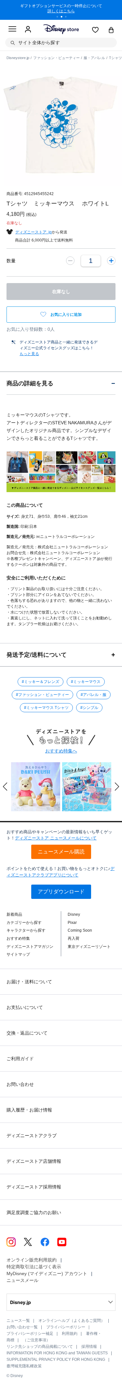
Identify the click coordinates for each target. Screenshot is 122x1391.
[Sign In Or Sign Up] (28, 29)
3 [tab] (68, 17)
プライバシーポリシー (65, 1327)
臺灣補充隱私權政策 (24, 1366)
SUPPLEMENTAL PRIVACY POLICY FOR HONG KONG (56, 1359)
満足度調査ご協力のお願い (34, 1212)
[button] (5, 786)
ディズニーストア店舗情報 (34, 1161)
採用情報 (89, 1346)
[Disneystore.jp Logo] (61, 29)
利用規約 (69, 1333)
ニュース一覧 (18, 1320)
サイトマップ (18, 954)
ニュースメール (22, 1280)
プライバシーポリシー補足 (30, 1333)
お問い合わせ (20, 1084)
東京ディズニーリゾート (89, 946)
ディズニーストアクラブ (32, 1135)
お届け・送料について (29, 981)
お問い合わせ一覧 (22, 1327)
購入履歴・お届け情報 (29, 1109)
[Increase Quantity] (111, 260)
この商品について (25, 505)
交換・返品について (27, 1033)
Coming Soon (80, 930)
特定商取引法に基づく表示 (34, 1266)
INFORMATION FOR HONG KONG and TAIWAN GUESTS (57, 1353)
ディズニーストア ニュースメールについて (56, 838)
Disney (74, 914)
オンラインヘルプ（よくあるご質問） (71, 1320)
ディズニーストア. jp (33, 232)
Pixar (72, 922)
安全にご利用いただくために (36, 577)
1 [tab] (59, 17)
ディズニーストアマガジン (30, 946)
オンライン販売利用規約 (32, 1259)
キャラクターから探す (26, 930)
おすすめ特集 (18, 938)
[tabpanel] (61, 9)
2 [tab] (64, 17)
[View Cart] (111, 30)
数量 (11, 260)
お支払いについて (25, 1007)
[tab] (61, 383)
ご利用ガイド (20, 1058)
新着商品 (14, 914)
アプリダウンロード (61, 891)
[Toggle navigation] (12, 30)
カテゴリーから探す (24, 922)
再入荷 (73, 938)
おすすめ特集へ (61, 750)
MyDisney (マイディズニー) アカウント (47, 1273)
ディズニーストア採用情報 (34, 1186)
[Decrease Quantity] (70, 260)
